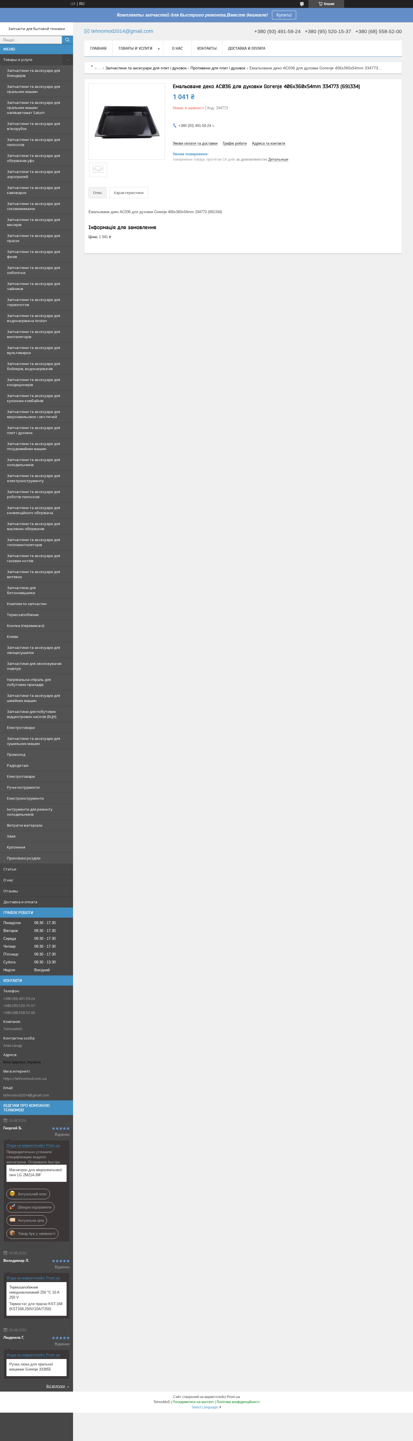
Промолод (16, 754)
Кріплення (16, 847)
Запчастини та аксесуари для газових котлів (33, 558)
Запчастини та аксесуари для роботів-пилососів (33, 494)
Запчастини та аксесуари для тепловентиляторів (33, 542)
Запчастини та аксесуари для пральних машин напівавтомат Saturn (33, 107)
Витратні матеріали (24, 825)
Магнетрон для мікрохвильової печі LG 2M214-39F (35, 1172)
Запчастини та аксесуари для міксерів (33, 222)
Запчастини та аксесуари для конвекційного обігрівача (33, 510)
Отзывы (10, 890)
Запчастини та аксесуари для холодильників (33, 462)
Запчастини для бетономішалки (21, 590)
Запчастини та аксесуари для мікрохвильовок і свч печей (33, 414)
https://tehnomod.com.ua (25, 1078)
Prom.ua (233, 1397)
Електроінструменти (25, 798)
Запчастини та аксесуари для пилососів (33, 142)
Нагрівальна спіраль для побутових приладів (29, 682)
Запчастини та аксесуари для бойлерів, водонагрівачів (33, 366)
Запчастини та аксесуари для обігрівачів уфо (33, 158)
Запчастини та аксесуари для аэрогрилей (33, 174)
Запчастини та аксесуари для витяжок (33, 574)
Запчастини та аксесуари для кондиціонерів (33, 382)
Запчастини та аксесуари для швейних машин (33, 698)
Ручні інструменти (23, 787)
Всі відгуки (55, 1385)
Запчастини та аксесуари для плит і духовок (33, 430)
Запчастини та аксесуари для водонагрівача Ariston (33, 318)
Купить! (284, 15)
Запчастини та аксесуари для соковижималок (33, 206)
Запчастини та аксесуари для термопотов (33, 302)
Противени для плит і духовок (217, 68)
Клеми (12, 636)
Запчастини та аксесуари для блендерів (33, 73)
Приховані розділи (23, 858)
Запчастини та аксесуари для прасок (33, 238)
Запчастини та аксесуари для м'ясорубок (33, 126)
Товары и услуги (17, 59)
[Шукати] (67, 40)
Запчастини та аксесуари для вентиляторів (33, 334)
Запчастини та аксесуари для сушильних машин (33, 741)
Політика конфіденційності (238, 1402)
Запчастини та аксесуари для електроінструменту (33, 478)
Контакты (207, 48)
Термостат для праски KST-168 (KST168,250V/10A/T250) (35, 1306)
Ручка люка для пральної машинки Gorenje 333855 (31, 1366)
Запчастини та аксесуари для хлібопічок (33, 270)
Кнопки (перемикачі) (25, 625)
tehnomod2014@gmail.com (26, 1095)
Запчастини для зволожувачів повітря (34, 666)
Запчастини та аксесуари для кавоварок (33, 190)
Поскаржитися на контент (193, 1402)
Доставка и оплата (20, 901)
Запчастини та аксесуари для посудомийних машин (33, 446)
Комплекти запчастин (27, 603)
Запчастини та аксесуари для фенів (33, 254)
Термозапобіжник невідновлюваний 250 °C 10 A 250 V (34, 1292)
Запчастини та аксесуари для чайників (33, 286)
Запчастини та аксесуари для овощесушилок (33, 650)
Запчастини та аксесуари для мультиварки (33, 350)
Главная (98, 48)
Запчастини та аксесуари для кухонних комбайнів (33, 398)
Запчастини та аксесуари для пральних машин (33, 89)
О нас (8, 880)
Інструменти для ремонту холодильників (30, 812)
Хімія (11, 836)
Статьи (9, 869)
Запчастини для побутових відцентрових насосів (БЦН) (31, 714)
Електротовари (21, 727)
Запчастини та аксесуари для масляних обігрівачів (33, 526)
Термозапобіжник (23, 614)
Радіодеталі (17, 765)
